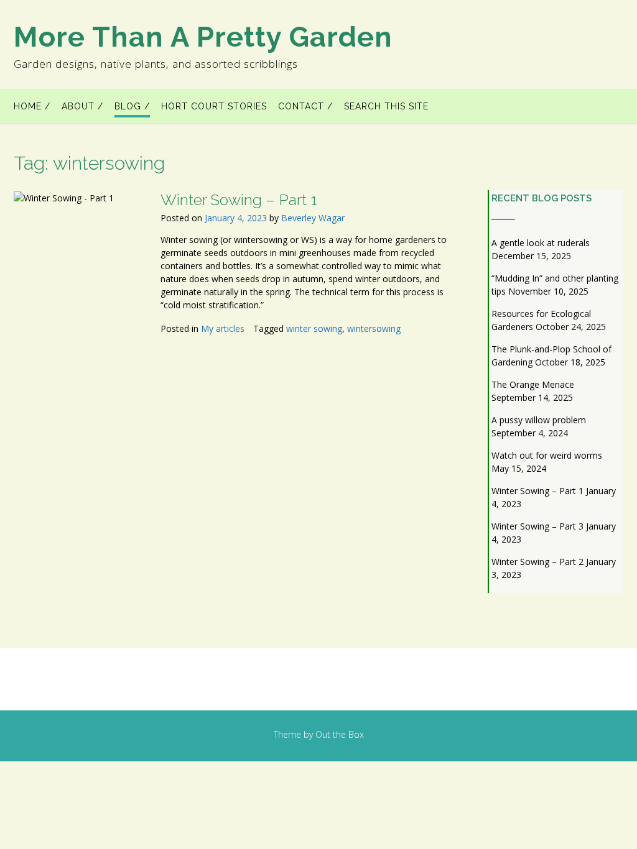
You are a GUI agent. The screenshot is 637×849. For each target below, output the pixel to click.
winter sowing (314, 328)
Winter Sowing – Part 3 (537, 526)
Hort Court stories (214, 106)
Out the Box (339, 734)
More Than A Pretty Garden (203, 37)
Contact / (305, 106)
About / (82, 106)
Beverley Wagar (313, 218)
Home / (32, 106)
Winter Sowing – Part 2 (537, 561)
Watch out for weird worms (546, 455)
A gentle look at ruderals (540, 243)
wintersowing (374, 328)
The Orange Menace (532, 384)
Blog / (132, 106)
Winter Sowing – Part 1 (238, 199)
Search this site (386, 106)
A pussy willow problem (538, 420)
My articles (222, 328)
